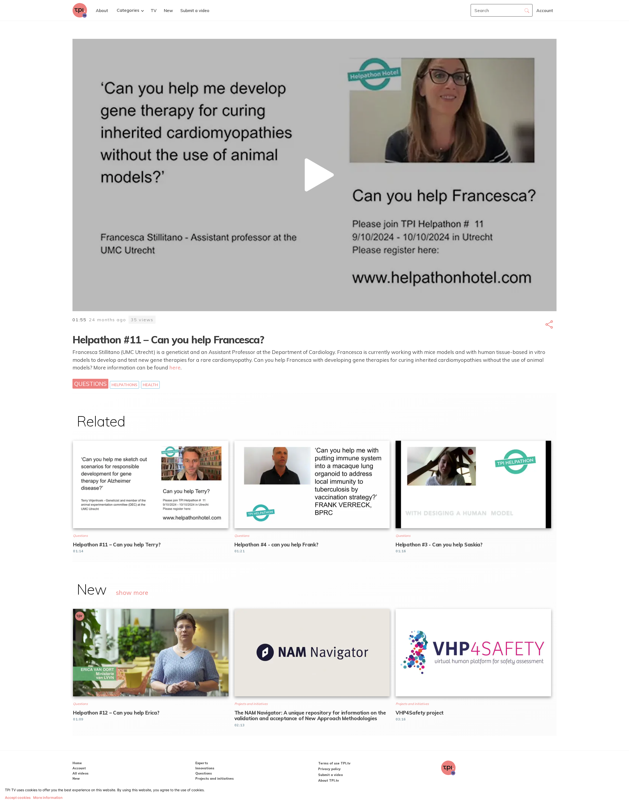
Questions (90, 383)
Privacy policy (329, 769)
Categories (128, 10)
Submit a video (330, 775)
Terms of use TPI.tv (334, 763)
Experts (201, 763)
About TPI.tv (328, 780)
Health (150, 384)
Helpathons (124, 384)
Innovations (204, 768)
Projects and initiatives (214, 778)
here (175, 367)
